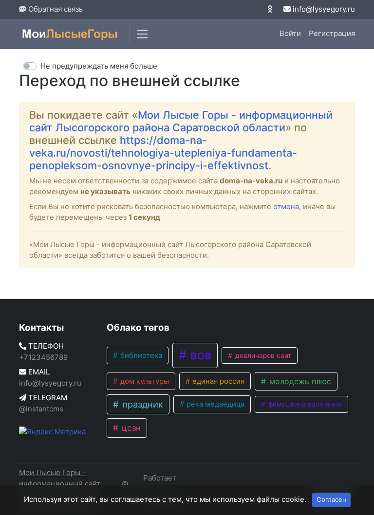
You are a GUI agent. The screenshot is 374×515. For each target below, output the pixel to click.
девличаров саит (262, 355)
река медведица (214, 404)
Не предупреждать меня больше (98, 66)
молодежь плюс (299, 381)
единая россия (217, 381)
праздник (141, 404)
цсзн (130, 428)
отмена (286, 206)
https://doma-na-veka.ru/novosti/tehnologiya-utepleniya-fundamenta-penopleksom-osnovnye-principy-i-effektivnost (163, 153)
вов (199, 355)
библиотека (140, 355)
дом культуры (143, 381)
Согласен (331, 499)
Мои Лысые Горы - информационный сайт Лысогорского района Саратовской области (181, 121)
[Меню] (142, 34)
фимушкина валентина (304, 404)
